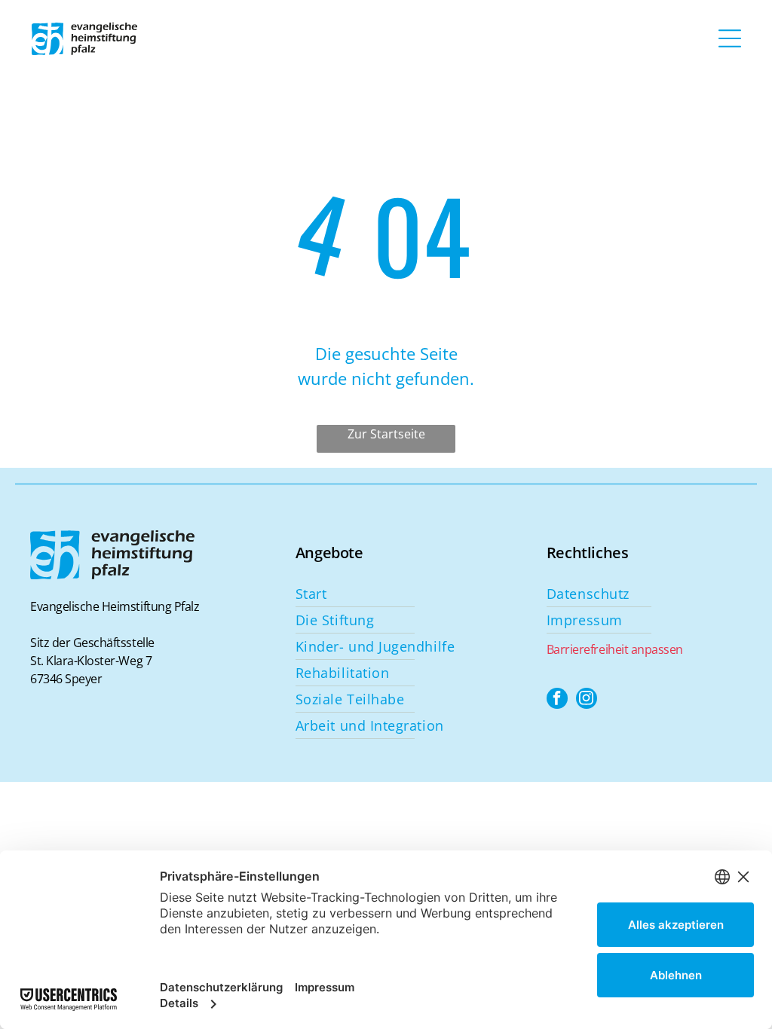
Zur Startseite (386, 434)
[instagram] (586, 700)
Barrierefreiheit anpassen (615, 649)
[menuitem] (415, 594)
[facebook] (557, 700)
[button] (729, 38)
